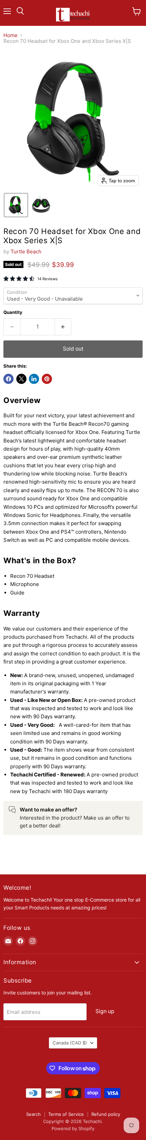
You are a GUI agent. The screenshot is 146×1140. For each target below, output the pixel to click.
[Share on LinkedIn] (34, 379)
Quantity (12, 312)
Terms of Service (66, 1114)
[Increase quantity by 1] (63, 326)
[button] (16, 205)
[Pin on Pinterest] (47, 379)
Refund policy (105, 1114)
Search (33, 1114)
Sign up (104, 1011)
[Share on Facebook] (8, 379)
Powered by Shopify (73, 1128)
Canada (70, 1042)
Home (10, 35)
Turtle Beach (26, 251)
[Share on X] (21, 379)
